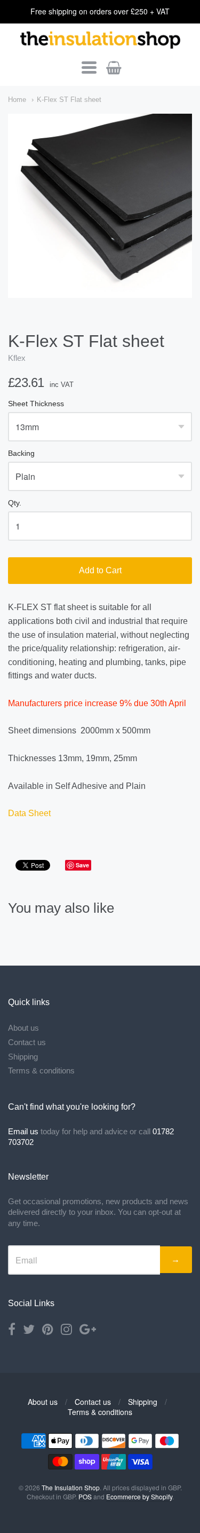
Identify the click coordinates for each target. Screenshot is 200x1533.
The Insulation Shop (71, 1487)
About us (23, 1027)
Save (82, 865)
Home (17, 100)
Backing (21, 453)
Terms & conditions (41, 1070)
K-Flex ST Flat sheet (69, 100)
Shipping (23, 1056)
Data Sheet (29, 813)
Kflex (17, 357)
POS (85, 1496)
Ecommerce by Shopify (139, 1496)
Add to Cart (100, 570)
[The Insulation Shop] (100, 40)
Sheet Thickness (36, 404)
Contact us (27, 1042)
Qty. (14, 503)
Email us (23, 1131)
